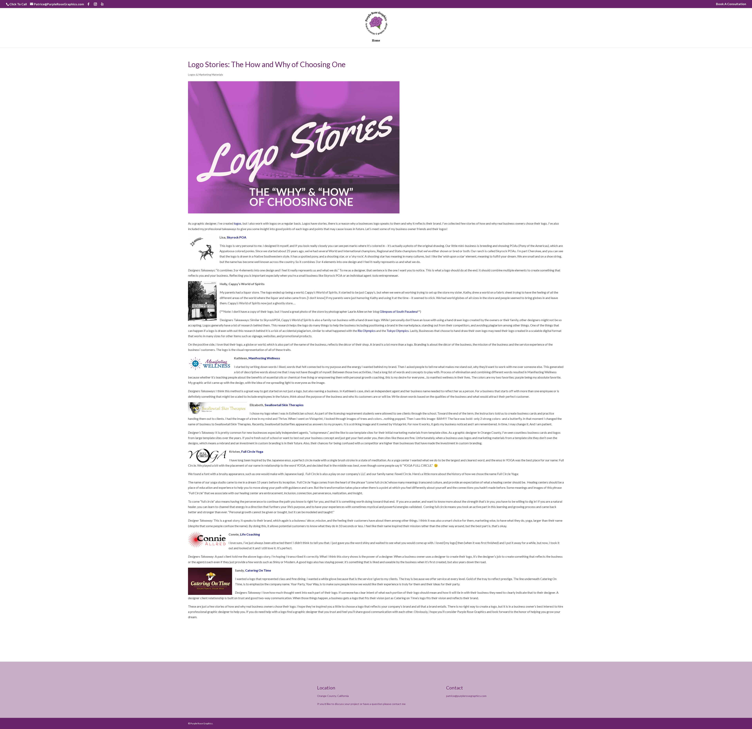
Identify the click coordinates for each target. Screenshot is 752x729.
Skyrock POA (236, 237)
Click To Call (18, 4)
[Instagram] (95, 4)
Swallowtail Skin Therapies (284, 405)
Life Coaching (250, 534)
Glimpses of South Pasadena (398, 311)
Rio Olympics (367, 330)
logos (237, 223)
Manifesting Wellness (264, 358)
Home (376, 41)
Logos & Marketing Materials (205, 74)
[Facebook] (88, 4)
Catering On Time (258, 570)
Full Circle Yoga (252, 451)
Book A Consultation (731, 4)
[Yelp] (102, 4)
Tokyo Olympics (398, 330)
